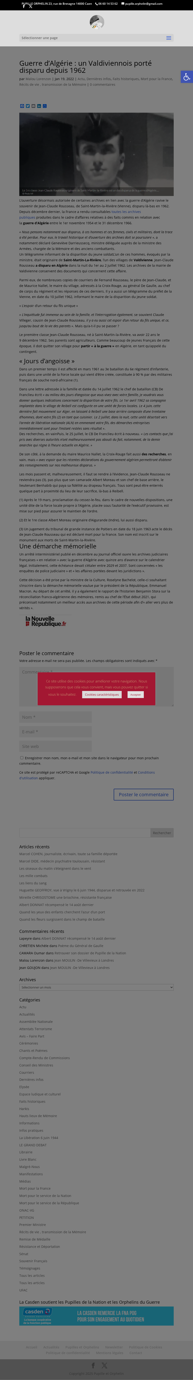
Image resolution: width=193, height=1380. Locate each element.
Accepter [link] (135, 694)
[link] (187, 77)
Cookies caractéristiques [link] (102, 694)
